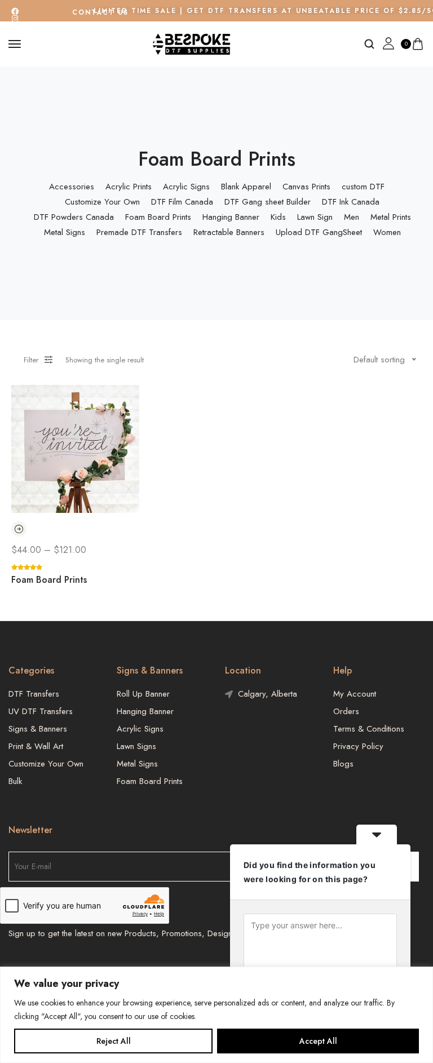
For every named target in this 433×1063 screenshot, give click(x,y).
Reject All (113, 1041)
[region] (216, 1015)
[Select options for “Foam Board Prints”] (18, 529)
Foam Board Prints (49, 579)
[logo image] (192, 43)
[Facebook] (15, 11)
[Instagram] (15, 19)
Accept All (318, 1041)
